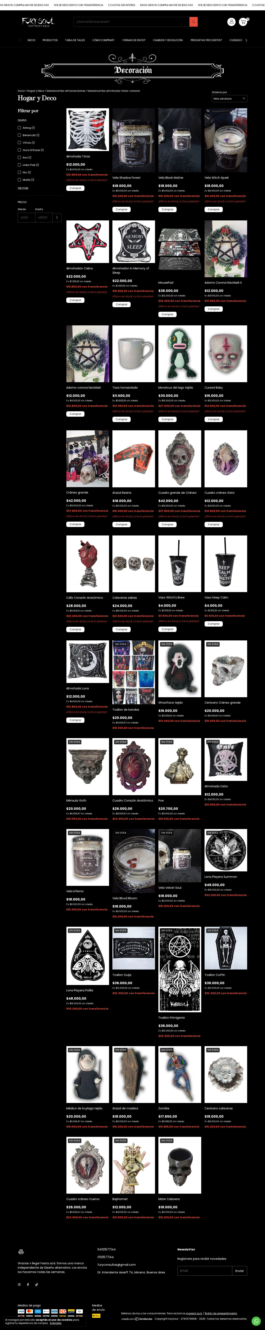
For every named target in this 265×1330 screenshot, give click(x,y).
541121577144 (107, 1249)
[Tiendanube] (137, 1320)
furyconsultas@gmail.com (117, 1265)
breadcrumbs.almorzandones (66, 91)
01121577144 (106, 1257)
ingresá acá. (194, 1313)
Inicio (31, 40)
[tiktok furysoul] (36, 1284)
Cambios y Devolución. (168, 40)
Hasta (39, 209)
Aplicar (57, 217)
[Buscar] (193, 22)
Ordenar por (219, 92)
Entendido (55, 1323)
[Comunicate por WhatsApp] (256, 1321)
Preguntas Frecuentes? (206, 40)
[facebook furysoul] (27, 1284)
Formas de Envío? (134, 40)
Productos (50, 40)
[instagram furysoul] (19, 1284)
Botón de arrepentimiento (221, 1313)
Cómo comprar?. (103, 40)
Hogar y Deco (35, 91)
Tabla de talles (75, 40)
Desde (22, 209)
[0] (243, 22)
